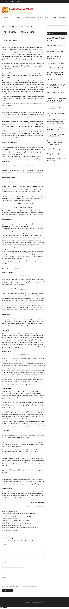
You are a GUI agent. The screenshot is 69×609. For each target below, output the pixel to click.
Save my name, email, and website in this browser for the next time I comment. (20, 586)
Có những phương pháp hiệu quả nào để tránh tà (55, 135)
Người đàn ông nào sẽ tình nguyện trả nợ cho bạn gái (55, 73)
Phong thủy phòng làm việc (55, 63)
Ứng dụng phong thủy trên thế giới (10, 522)
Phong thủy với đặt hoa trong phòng (10, 518)
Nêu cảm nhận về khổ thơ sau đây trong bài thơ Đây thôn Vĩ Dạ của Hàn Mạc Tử (56, 142)
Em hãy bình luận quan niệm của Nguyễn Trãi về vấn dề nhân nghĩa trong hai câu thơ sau (57, 121)
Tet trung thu (16, 530)
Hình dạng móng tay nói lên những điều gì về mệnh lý (55, 57)
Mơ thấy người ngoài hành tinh (56, 51)
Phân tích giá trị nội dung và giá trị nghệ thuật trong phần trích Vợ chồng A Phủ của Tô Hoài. (56, 100)
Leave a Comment (17, 34)
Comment (5, 544)
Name (4, 562)
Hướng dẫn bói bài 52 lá (54, 154)
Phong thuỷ (9, 529)
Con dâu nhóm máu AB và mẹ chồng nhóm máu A (56, 128)
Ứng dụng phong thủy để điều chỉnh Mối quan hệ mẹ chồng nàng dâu (56, 38)
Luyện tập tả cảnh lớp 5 (54, 149)
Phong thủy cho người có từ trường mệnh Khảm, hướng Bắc (16, 520)
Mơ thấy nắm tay (52, 79)
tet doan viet (10, 530)
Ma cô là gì (4, 515)
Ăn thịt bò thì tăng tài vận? (55, 68)
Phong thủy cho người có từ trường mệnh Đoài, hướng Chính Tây (17, 516)
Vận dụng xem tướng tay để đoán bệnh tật (55, 107)
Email (3, 570)
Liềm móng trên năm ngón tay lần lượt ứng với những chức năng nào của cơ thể (56, 85)
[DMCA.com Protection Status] (3, 608)
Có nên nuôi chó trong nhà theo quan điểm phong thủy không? (16, 523)
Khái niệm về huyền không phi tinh (10, 511)
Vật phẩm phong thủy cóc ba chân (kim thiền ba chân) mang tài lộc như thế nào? (20, 527)
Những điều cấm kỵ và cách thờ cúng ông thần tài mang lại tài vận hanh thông (20, 513)
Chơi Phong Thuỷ (34, 10)
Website (4, 577)
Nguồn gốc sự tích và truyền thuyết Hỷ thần (12, 525)
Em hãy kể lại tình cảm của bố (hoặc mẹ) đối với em (56, 93)
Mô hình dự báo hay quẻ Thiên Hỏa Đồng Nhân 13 (56, 159)
